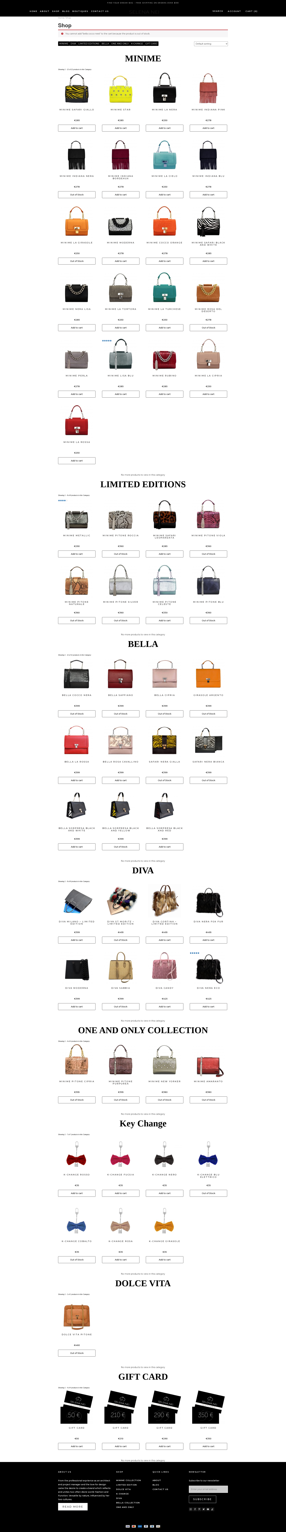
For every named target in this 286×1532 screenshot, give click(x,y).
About (44, 11)
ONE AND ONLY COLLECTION (143, 1030)
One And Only (125, 1507)
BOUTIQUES (80, 11)
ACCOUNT (234, 11)
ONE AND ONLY (120, 43)
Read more (72, 1506)
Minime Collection (128, 1480)
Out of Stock (77, 194)
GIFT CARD (151, 43)
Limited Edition (126, 1485)
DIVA (73, 43)
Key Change (143, 1123)
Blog (66, 11)
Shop (55, 11)
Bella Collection (128, 1502)
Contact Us (160, 1489)
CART (251, 11)
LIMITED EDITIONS (88, 43)
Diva (119, 1498)
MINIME (63, 43)
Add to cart (77, 128)
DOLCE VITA (143, 1283)
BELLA (105, 43)
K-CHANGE (137, 43)
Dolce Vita (123, 1489)
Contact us (100, 11)
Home (33, 11)
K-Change (122, 1494)
